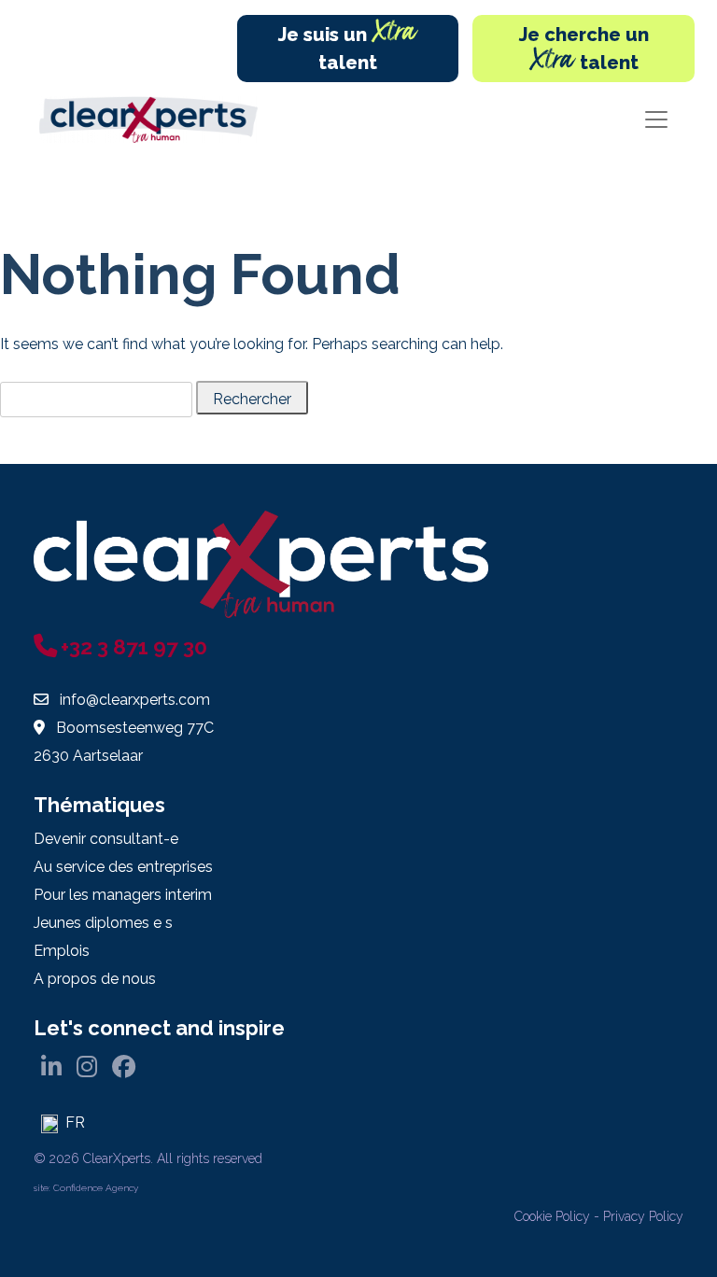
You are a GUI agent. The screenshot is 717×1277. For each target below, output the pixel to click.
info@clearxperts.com (135, 700)
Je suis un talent (347, 44)
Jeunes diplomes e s (103, 923)
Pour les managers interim (123, 895)
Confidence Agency (95, 1188)
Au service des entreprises (123, 867)
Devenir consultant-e (106, 839)
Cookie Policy (552, 1216)
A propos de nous (95, 979)
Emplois (62, 951)
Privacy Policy (643, 1216)
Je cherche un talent (584, 52)
